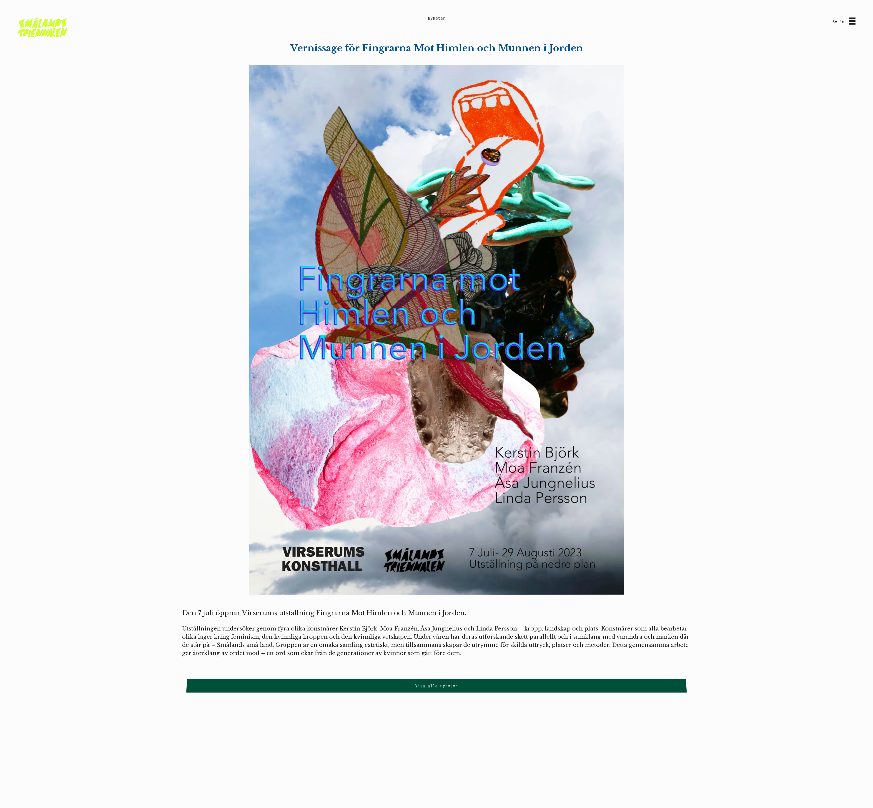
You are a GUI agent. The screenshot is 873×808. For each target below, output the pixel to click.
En (841, 21)
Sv (834, 21)
